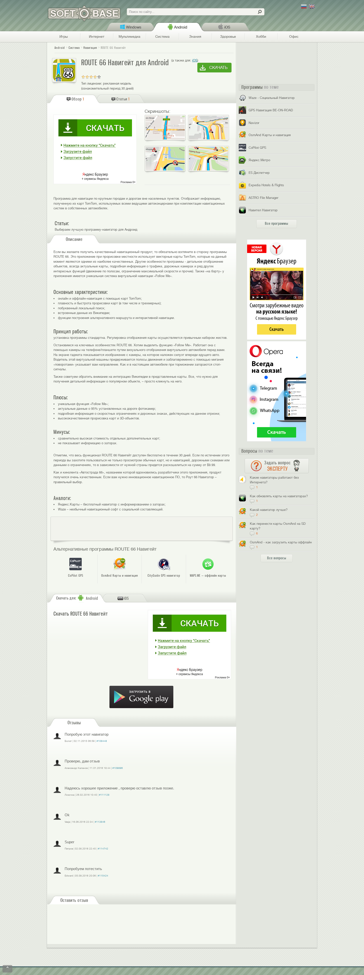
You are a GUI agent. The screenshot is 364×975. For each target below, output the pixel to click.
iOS (194, 60)
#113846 (100, 821)
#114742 (103, 848)
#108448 (102, 741)
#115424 (103, 875)
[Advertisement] (142, 529)
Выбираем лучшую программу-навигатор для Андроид (96, 229)
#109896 (117, 768)
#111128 (104, 794)
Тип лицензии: (91, 83)
